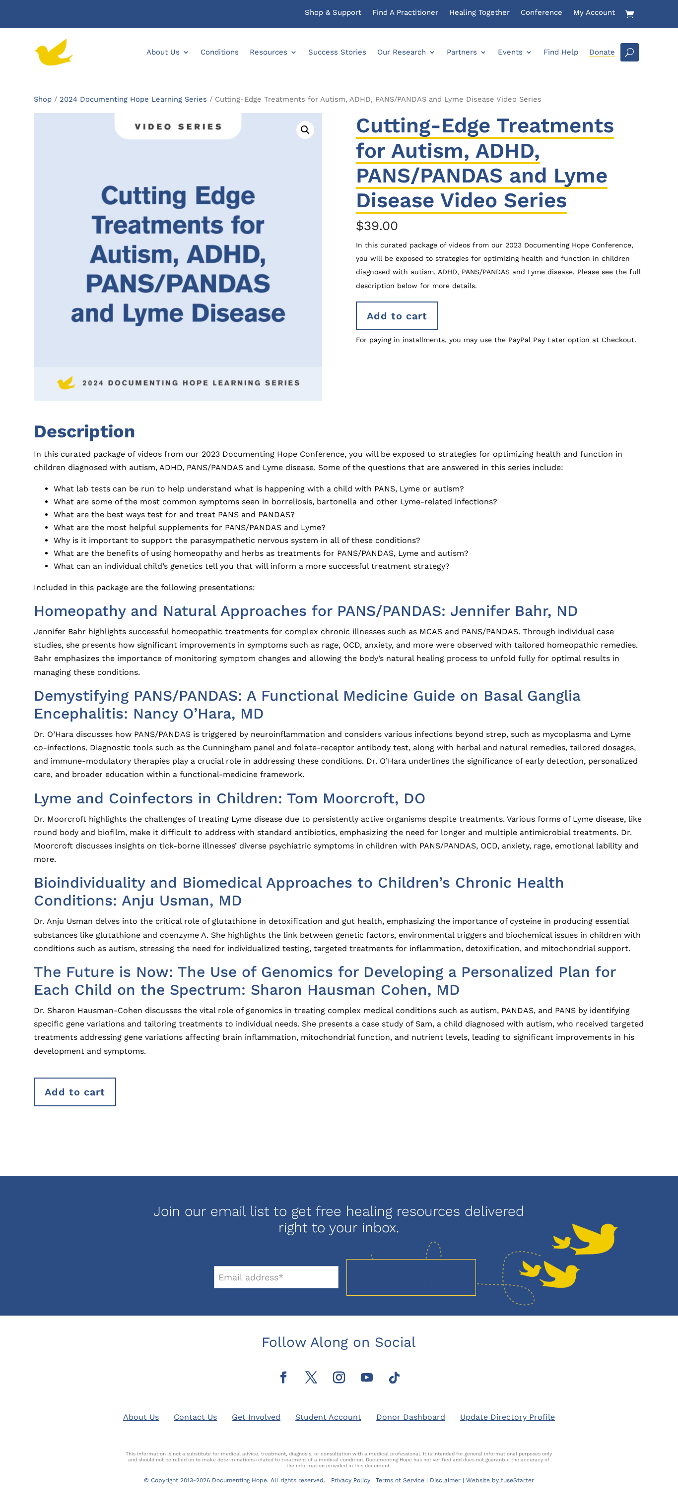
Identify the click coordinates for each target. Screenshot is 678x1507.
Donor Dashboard (410, 1417)
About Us (163, 52)
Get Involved (256, 1417)
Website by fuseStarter (500, 1480)
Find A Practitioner (405, 13)
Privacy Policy (350, 1480)
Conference (541, 13)
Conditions (220, 52)
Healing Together (479, 13)
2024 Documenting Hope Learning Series (133, 99)
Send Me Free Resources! (411, 1277)
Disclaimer (445, 1480)
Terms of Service (400, 1480)
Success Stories (337, 52)
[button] (305, 130)
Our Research (401, 52)
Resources (268, 52)
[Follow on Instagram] (339, 1377)
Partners (462, 52)
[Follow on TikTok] (395, 1377)
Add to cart (397, 316)
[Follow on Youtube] (367, 1377)
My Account (594, 13)
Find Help (560, 52)
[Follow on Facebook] (283, 1377)
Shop (43, 99)
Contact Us (195, 1417)
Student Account (328, 1417)
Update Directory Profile (507, 1417)
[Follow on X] (311, 1377)
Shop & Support (333, 13)
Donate (602, 52)
